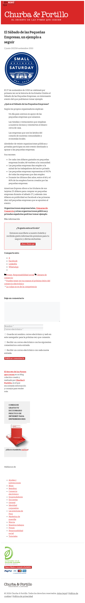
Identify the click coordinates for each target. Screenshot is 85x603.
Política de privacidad (23, 596)
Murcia (12, 522)
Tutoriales (13, 536)
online (24, 450)
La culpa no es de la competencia (21, 287)
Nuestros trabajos (16, 525)
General (12, 502)
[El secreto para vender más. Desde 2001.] (18, 588)
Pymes (9, 275)
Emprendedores (16, 497)
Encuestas (13, 500)
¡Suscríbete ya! (28, 244)
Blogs (11, 486)
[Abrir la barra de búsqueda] (5, 5)
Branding (13, 488)
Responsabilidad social (23, 275)
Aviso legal (62, 593)
